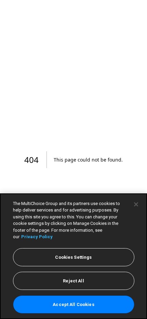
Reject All (73, 280)
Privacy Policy (37, 236)
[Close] (136, 204)
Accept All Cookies (73, 304)
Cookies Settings (73, 257)
